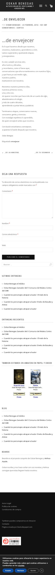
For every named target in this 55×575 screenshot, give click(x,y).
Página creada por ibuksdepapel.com (17, 527)
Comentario (7, 191)
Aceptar (8, 570)
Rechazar (20, 570)
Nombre (6, 223)
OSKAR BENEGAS (20, 3)
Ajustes (33, 570)
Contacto (5, 524)
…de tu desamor (44, 152)
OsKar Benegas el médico (14, 283)
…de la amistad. (10, 152)
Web (4, 245)
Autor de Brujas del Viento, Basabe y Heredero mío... (20, 7)
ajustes (21, 565)
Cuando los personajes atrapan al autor (20, 309)
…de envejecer (13, 19)
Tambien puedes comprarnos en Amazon (19, 521)
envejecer (15, 141)
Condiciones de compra (11, 509)
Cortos (20, 28)
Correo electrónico (10, 234)
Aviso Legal (6, 503)
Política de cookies (9, 506)
